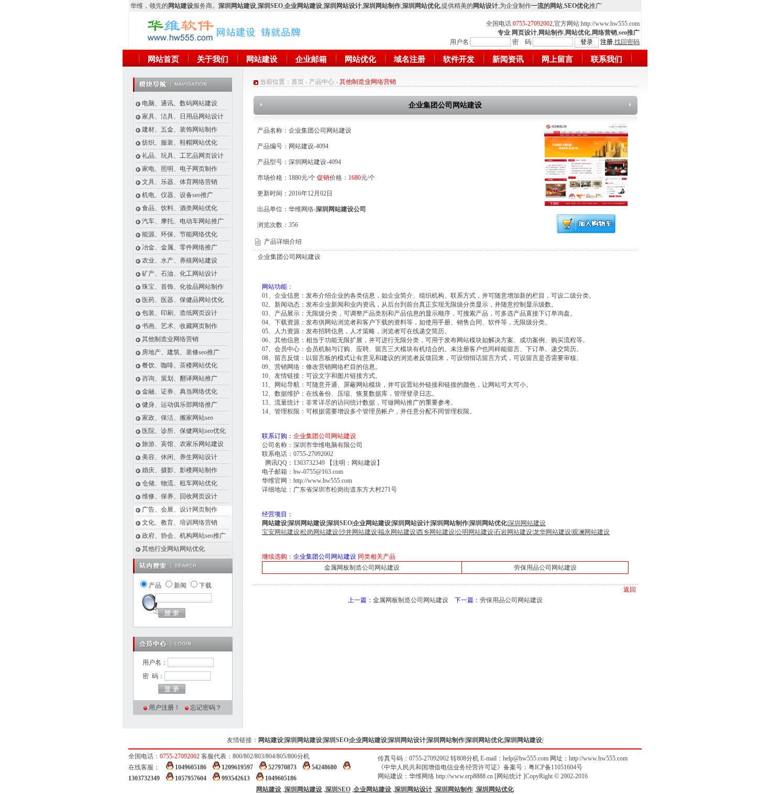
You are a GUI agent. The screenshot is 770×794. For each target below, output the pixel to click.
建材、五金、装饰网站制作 (179, 129)
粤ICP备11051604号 (555, 767)
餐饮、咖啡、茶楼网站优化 (179, 365)
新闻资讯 (508, 59)
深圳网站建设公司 (341, 209)
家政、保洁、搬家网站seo (177, 417)
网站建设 (262, 59)
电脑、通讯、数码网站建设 (179, 103)
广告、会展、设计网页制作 (179, 509)
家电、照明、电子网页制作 (179, 168)
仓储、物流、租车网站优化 (179, 483)
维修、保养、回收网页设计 (179, 496)
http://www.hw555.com (610, 23)
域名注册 (409, 59)
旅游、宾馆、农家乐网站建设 (183, 444)
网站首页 (163, 59)
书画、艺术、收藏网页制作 (179, 326)
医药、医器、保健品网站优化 (183, 299)
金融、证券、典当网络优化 (179, 391)
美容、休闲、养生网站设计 (179, 457)
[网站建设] (242, 45)
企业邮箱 (311, 59)
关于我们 (212, 59)
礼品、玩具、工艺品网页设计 (183, 155)
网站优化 (360, 59)
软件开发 (459, 59)
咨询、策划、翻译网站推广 (179, 378)
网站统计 (509, 776)
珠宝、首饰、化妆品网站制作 (183, 286)
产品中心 (321, 81)
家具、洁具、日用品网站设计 (183, 116)
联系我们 (606, 59)
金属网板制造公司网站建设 (362, 567)
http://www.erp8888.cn (464, 776)
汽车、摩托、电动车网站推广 (183, 221)
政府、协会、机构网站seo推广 (184, 535)
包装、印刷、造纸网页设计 (179, 313)
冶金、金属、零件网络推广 (179, 247)
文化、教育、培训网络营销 (179, 522)
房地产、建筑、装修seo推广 (180, 352)
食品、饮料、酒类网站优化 (179, 208)
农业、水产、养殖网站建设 (179, 260)
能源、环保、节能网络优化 (179, 234)
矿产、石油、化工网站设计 (179, 273)
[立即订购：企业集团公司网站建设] (586, 231)
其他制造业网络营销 (170, 339)
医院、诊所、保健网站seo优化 (184, 430)
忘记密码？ (206, 707)
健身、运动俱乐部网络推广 (179, 404)
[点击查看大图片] (586, 204)
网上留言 (557, 59)
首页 (297, 81)
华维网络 (421, 776)
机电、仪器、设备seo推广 (177, 195)
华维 (136, 5)
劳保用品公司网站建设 (545, 567)
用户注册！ (164, 707)
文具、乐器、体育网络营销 (179, 182)
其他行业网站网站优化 (173, 548)
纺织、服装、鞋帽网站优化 (179, 142)
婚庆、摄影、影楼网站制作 (179, 470)
